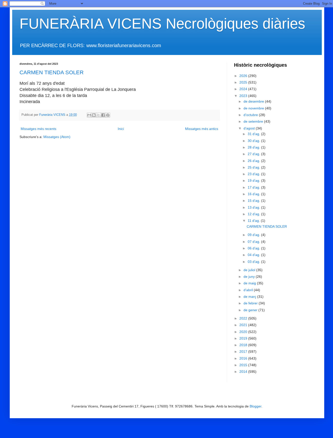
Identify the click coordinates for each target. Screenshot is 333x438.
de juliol (250, 270)
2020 (243, 332)
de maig (250, 283)
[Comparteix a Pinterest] (107, 115)
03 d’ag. (254, 262)
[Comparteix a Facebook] (103, 115)
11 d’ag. (254, 221)
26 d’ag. (254, 161)
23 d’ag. (254, 174)
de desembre (254, 101)
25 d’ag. (254, 167)
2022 (243, 318)
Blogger (255, 406)
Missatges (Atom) (56, 137)
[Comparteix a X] (98, 115)
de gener (251, 310)
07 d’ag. (254, 242)
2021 (243, 325)
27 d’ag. (254, 154)
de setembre (254, 121)
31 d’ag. (254, 134)
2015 (243, 365)
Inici (121, 129)
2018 (243, 345)
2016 (243, 358)
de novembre (254, 108)
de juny (250, 276)
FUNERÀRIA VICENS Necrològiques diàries (162, 23)
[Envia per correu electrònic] (89, 115)
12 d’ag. (254, 214)
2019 (243, 338)
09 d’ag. (254, 235)
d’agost (250, 128)
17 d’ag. (254, 187)
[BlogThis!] (93, 115)
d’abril (249, 290)
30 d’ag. (254, 141)
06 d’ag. (254, 248)
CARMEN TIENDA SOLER (52, 72)
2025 (243, 82)
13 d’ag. (254, 207)
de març (250, 297)
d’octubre (251, 115)
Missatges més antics (201, 129)
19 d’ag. (254, 180)
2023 (243, 96)
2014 (243, 372)
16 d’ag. (254, 194)
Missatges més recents (38, 129)
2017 (243, 351)
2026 (243, 76)
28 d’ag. (254, 147)
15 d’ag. (254, 201)
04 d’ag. (254, 255)
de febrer (251, 303)
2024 (243, 89)
